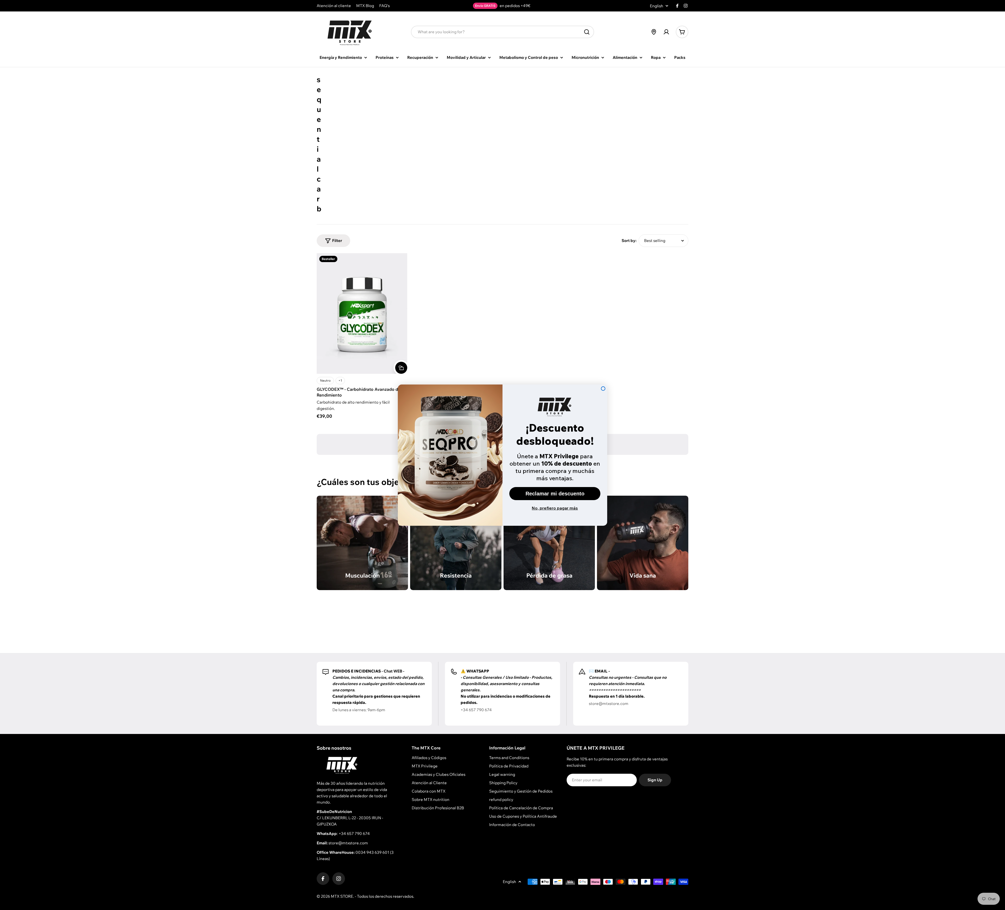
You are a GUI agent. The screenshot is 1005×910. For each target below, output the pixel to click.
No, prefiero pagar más (555, 507)
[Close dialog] (603, 389)
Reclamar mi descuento (555, 493)
